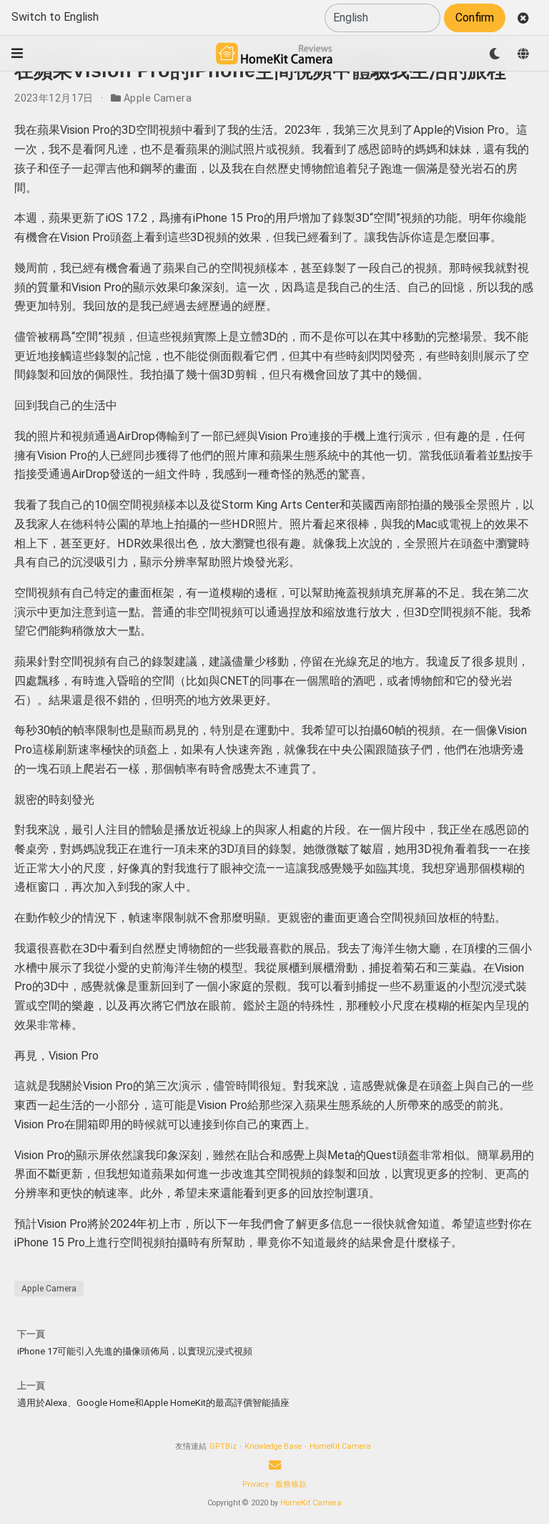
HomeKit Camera (340, 1446)
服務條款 (291, 1484)
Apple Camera (158, 98)
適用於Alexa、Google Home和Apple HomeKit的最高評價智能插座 (153, 1402)
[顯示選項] (494, 53)
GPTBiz (223, 1446)
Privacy (255, 1484)
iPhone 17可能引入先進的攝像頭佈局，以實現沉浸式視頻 (134, 1351)
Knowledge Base (273, 1446)
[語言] (523, 53)
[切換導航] (17, 53)
